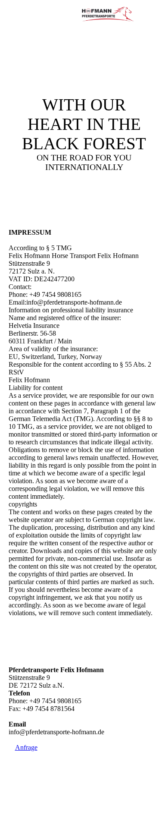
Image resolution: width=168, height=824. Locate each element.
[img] (107, 15)
